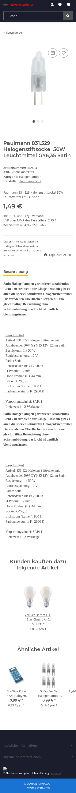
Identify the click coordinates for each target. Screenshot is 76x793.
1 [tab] (34, 121)
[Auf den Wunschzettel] (63, 53)
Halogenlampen (30, 177)
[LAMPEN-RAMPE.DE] (22, 5)
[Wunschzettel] (60, 4)
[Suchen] (68, 15)
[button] (52, 4)
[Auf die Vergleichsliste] (52, 53)
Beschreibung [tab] (15, 272)
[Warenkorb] (68, 4)
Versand (38, 216)
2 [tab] (38, 121)
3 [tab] (42, 121)
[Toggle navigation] (5, 2)
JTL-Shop (45, 787)
